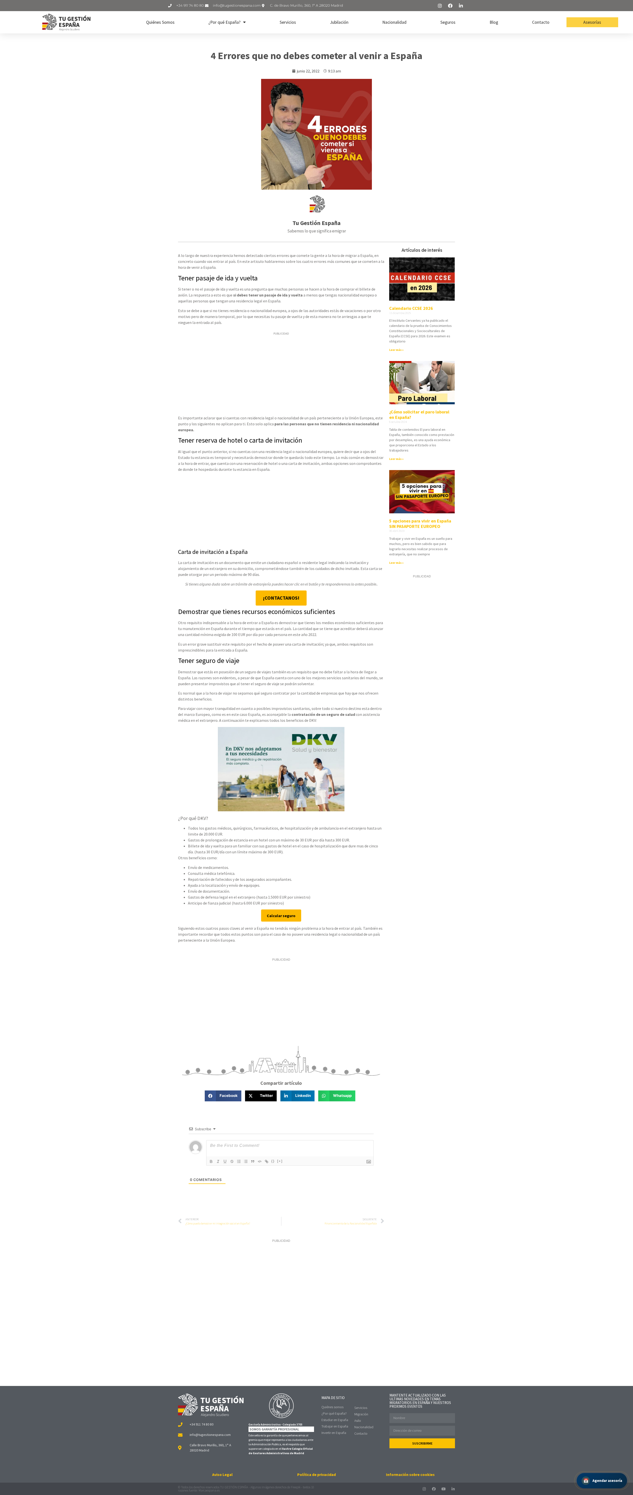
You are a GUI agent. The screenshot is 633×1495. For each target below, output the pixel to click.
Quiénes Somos (160, 22)
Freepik (295, 1487)
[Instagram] (424, 1489)
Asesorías (592, 22)
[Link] (266, 1161)
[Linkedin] (453, 1489)
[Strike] (231, 1161)
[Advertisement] (281, 374)
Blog (494, 22)
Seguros (447, 22)
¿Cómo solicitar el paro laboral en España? (419, 414)
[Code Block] (259, 1161)
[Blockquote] (252, 1161)
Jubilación (339, 22)
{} (273, 1161)
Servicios (288, 22)
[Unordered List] (245, 1161)
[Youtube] (443, 1489)
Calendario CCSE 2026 (411, 308)
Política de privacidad (316, 1474)
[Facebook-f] (434, 1489)
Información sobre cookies (410, 1474)
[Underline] (225, 1161)
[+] (280, 1161)
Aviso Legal (222, 1474)
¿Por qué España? (224, 22)
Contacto (540, 22)
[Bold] (211, 1161)
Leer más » (396, 350)
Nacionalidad (394, 22)
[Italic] (218, 1161)
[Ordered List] (238, 1161)
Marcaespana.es (209, 1490)
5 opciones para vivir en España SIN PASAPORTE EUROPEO (420, 523)
